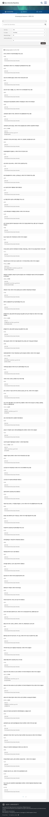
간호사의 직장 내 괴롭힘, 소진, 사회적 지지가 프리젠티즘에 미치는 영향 (18, 89)
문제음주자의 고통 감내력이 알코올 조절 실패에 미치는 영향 (16, 329)
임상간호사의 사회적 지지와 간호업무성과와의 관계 (14, 575)
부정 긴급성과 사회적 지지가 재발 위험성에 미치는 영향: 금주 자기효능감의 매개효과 (21, 341)
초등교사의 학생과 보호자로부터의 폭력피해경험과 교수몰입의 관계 (17, 711)
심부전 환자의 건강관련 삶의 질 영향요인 (12, 491)
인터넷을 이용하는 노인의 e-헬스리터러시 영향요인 (14, 563)
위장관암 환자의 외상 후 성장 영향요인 (11, 551)
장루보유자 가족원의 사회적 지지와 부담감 (12, 587)
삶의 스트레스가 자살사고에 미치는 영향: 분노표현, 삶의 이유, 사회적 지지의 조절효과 (21, 390)
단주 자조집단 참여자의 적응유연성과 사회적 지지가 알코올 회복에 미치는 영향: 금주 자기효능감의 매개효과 (23, 224)
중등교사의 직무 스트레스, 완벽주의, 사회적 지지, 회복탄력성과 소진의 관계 (19, 623)
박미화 (9, 128)
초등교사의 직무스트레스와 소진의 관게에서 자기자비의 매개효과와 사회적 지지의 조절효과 (22, 671)
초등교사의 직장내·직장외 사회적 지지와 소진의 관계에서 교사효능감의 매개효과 (20, 697)
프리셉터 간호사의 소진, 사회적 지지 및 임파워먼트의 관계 (15, 771)
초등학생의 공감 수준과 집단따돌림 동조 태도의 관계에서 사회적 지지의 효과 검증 (20, 723)
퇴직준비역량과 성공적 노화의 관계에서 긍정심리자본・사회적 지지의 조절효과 (20, 759)
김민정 (9, 263)
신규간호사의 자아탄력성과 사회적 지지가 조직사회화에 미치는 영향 (17, 467)
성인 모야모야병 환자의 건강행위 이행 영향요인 (13, 418)
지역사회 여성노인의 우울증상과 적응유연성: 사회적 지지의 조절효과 (17, 647)
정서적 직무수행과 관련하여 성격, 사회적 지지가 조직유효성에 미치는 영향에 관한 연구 (21, 611)
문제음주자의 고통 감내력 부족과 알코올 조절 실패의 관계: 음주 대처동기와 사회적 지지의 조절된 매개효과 (23, 314)
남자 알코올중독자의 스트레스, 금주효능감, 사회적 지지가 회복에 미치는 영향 (19, 175)
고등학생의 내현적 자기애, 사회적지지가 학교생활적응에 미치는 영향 (17, 113)
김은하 (9, 407)
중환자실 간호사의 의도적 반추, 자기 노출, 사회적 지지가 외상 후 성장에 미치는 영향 (21, 635)
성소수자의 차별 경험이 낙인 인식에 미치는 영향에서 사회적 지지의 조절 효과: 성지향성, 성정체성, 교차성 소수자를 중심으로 (23, 403)
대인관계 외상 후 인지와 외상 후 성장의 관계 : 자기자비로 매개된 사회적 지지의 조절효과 (21, 261)
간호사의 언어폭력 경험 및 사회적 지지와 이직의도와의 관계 (16, 77)
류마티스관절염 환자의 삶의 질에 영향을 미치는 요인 (14, 301)
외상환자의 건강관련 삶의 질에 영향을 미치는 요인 (14, 527)
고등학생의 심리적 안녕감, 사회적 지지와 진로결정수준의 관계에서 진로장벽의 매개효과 (21, 125)
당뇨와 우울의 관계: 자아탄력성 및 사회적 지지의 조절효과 (15, 237)
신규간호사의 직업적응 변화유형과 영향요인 (12, 479)
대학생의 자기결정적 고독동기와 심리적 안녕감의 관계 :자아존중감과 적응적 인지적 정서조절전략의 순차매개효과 (24, 275)
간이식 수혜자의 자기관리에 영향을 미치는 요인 (13, 53)
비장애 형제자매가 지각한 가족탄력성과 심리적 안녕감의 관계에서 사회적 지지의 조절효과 (22, 353)
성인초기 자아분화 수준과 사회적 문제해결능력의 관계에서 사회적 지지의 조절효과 (20, 430)
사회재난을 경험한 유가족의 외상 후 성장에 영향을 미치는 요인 (16, 366)
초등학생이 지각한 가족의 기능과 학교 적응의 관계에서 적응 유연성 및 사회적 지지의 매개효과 (23, 735)
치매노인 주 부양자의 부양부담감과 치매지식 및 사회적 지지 (16, 747)
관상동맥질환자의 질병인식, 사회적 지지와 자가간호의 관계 (15, 151)
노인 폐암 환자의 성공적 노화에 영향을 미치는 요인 (14, 199)
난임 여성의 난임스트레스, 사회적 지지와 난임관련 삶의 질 (15, 163)
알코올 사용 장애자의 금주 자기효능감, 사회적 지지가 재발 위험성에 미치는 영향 (20, 515)
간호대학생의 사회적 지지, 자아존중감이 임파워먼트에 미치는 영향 (17, 65)
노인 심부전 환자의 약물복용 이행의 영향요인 (13, 187)
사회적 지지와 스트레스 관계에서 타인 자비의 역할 (14, 378)
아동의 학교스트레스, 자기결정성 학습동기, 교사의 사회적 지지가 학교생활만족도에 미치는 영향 (23, 503)
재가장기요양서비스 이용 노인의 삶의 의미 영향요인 (14, 599)
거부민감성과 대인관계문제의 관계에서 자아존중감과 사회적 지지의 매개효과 (19, 101)
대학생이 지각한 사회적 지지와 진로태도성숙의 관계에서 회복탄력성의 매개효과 (20, 289)
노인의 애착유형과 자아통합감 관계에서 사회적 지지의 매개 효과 (17, 211)
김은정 (9, 318)
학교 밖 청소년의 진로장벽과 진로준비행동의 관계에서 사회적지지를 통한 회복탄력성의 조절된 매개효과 (23, 784)
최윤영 (9, 444)
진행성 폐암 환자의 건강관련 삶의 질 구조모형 (13, 659)
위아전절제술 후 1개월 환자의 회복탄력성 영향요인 (14, 539)
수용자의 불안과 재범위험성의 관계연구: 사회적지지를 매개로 (16, 442)
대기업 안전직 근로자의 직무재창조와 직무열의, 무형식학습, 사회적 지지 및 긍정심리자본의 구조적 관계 (24, 249)
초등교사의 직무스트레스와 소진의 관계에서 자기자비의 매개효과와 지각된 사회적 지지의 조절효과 (23, 685)
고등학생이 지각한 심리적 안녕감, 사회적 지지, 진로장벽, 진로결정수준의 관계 (19, 139)
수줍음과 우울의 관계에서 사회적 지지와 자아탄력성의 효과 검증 (17, 455)
